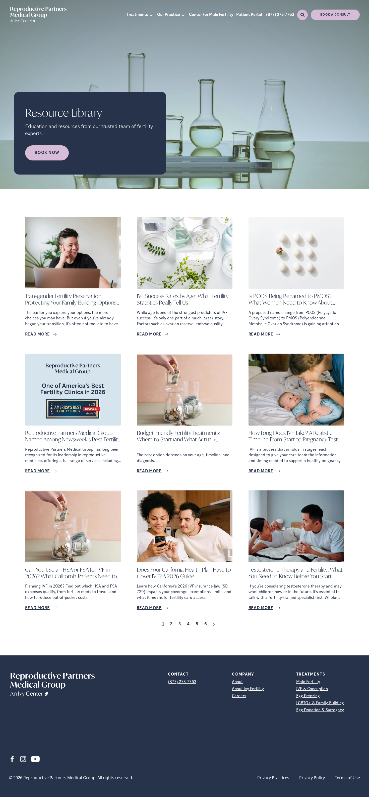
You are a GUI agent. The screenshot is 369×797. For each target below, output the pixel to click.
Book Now (47, 153)
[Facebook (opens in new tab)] (12, 759)
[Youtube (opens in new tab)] (35, 759)
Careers (239, 696)
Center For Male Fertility (211, 15)
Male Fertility (308, 682)
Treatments (137, 15)
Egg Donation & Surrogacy (320, 710)
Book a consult (335, 14)
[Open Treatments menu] (151, 15)
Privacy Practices (273, 777)
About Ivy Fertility (248, 689)
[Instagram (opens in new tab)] (23, 759)
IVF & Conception (312, 689)
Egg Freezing (308, 696)
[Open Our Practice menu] (183, 15)
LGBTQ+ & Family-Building (320, 703)
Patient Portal (249, 15)
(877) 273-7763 (280, 15)
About (237, 682)
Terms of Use (347, 777)
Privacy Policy (312, 777)
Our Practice (168, 15)
